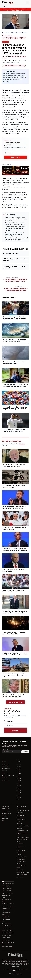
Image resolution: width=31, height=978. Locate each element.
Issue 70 (19, 797)
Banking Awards (20, 869)
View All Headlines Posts (15, 702)
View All (18, 799)
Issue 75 (19, 785)
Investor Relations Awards (8, 883)
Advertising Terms (6, 780)
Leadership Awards (6, 885)
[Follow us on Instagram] (12, 973)
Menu (3, 6)
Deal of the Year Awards (22, 830)
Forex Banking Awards (22, 856)
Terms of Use (5, 777)
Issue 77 (19, 780)
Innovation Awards (21, 859)
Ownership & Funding (7, 925)
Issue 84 (19, 764)
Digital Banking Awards (22, 874)
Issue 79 (19, 776)
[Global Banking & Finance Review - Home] (8, 2)
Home (3, 35)
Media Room (5, 818)
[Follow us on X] (21, 973)
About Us (4, 761)
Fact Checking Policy (7, 935)
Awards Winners (5, 811)
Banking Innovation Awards (23, 872)
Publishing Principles (6, 923)
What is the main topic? (11, 253)
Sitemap (14, 970)
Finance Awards (20, 877)
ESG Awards (19, 854)
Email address (5, 749)
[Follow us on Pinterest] (10, 973)
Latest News (5, 773)
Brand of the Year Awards (23, 810)
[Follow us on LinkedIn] (18, 973)
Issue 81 (18, 771)
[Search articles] (27, 2)
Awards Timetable (6, 808)
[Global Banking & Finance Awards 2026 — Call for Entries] (15, 170)
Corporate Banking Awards (23, 837)
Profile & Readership (6, 768)
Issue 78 (19, 778)
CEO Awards (19, 823)
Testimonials (5, 815)
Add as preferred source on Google (14, 65)
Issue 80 (19, 773)
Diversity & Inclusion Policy (8, 932)
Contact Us (4, 770)
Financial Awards (6, 937)
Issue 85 (19, 761)
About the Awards (6, 806)
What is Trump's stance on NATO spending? (14, 267)
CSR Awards (19, 828)
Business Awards (21, 812)
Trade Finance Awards (7, 906)
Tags (18, 970)
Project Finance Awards (7, 893)
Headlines (9, 35)
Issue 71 (18, 795)
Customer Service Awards (23, 825)
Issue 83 (19, 766)
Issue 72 (19, 792)
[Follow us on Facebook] (15, 973)
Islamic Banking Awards (7, 888)
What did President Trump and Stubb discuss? (15, 259)
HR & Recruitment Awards (8, 903)
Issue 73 (19, 790)
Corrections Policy (6, 928)
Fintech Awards (20, 843)
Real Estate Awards (6, 890)
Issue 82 (19, 768)
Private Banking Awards (7, 940)
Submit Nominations (6, 813)
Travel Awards (5, 916)
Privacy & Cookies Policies (8, 775)
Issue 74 (19, 787)
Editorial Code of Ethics (7, 930)
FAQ (3, 820)
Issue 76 (19, 783)
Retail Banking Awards (7, 946)
